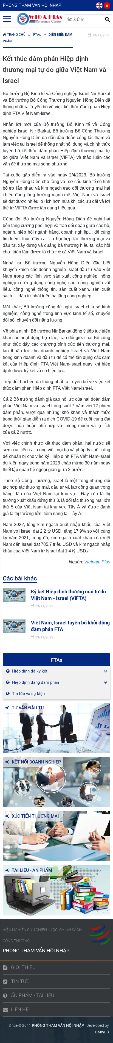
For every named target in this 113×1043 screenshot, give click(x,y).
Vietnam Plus (97, 562)
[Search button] (107, 19)
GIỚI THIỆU (23, 967)
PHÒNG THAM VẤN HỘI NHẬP (58, 1025)
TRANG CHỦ (16, 35)
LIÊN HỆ (20, 1009)
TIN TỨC (20, 981)
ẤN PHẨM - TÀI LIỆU (32, 995)
